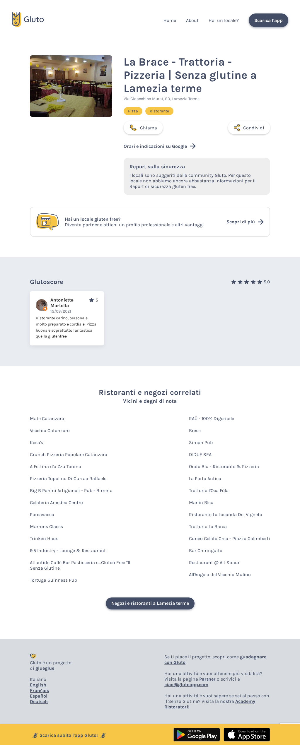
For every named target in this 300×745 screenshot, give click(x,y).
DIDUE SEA (200, 454)
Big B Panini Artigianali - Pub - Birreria (71, 490)
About (192, 20)
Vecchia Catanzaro (50, 430)
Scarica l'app (268, 20)
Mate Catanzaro (47, 418)
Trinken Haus (44, 538)
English (38, 685)
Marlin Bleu (201, 502)
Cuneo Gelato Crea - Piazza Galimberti (229, 538)
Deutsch (39, 701)
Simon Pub (201, 442)
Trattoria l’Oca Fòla (209, 490)
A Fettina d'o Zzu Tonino (55, 466)
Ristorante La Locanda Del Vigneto (225, 514)
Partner (207, 679)
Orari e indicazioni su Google (155, 146)
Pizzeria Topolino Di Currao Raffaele (68, 478)
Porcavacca (42, 514)
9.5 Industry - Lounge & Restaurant (68, 550)
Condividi (253, 128)
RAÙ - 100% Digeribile (211, 418)
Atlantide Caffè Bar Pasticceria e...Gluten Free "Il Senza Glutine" (80, 565)
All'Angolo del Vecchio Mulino (220, 574)
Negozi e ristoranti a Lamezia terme (150, 603)
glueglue (44, 668)
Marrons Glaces (46, 526)
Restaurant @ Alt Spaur (214, 562)
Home (169, 20)
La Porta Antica (205, 478)
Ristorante (159, 111)
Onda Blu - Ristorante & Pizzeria (224, 466)
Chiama (148, 128)
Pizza (133, 111)
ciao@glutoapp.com (186, 684)
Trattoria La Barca (208, 526)
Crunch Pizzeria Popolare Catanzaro (68, 454)
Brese (195, 430)
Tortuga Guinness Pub (53, 580)
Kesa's (36, 442)
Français (39, 690)
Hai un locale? (224, 20)
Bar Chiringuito (205, 550)
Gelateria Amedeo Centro (56, 502)
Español (38, 696)
